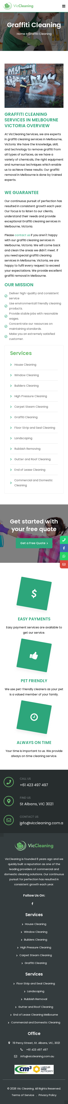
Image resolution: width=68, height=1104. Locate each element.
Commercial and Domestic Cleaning (35, 1022)
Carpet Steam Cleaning (35, 955)
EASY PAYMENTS (34, 619)
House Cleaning (35, 924)
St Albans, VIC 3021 (36, 803)
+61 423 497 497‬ (34, 784)
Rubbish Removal (35, 999)
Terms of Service (23, 1095)
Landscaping (35, 991)
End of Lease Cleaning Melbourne (35, 1014)
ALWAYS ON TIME (34, 742)
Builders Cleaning (35, 939)
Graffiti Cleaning (36, 963)
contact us (22, 235)
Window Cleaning (35, 932)
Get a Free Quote (32, 543)
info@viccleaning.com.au (41, 823)
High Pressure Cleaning (35, 947)
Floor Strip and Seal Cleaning (36, 983)
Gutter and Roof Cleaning (35, 1007)
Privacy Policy (47, 1095)
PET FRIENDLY (34, 681)
